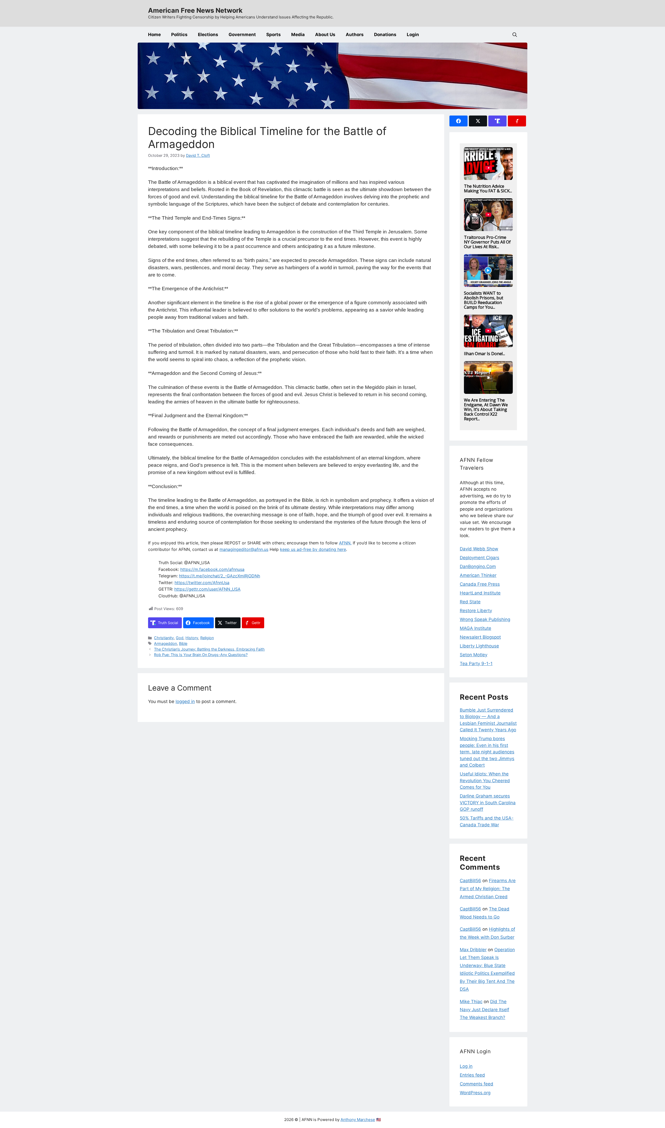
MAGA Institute (475, 628)
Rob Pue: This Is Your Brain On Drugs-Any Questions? (201, 654)
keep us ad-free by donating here (313, 549)
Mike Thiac (471, 1001)
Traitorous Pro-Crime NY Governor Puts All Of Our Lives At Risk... (487, 242)
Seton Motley (473, 654)
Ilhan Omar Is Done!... (484, 353)
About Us (325, 34)
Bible (183, 643)
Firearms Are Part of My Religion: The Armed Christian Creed (488, 888)
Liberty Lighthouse (479, 646)
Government (242, 34)
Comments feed (476, 1083)
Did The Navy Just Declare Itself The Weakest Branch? (484, 1009)
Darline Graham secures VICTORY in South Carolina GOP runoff (488, 802)
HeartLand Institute (480, 593)
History (191, 638)
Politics (179, 34)
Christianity (164, 638)
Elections (208, 34)
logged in (185, 701)
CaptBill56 (470, 880)
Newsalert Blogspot (480, 637)
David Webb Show (479, 548)
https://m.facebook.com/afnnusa (212, 569)
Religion (207, 638)
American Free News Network (195, 10)
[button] (514, 34)
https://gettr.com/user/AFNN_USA (207, 589)
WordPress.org (475, 1092)
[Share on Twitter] (478, 121)
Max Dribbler (473, 949)
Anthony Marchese (358, 1119)
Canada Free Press (480, 584)
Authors (355, 34)
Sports (273, 34)
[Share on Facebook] (458, 121)
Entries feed (472, 1075)
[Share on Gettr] (517, 121)
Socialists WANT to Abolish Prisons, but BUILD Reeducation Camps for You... (483, 300)
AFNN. (345, 542)
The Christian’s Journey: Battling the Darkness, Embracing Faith (209, 649)
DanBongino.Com (478, 566)
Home (154, 34)
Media (298, 34)
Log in (466, 1066)
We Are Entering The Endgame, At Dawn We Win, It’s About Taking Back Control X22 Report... (486, 409)
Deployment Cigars (479, 557)
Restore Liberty (476, 610)
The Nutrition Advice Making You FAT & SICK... (488, 188)
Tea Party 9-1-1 (476, 663)
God (179, 638)
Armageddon (165, 643)
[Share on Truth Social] (497, 121)
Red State (470, 601)
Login (413, 34)
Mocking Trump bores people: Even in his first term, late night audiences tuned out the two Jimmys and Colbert (487, 752)
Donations (385, 34)
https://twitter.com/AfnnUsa (202, 582)
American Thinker (478, 575)
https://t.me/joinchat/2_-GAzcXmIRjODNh (219, 575)
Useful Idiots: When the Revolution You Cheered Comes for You (485, 780)
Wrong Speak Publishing (485, 619)
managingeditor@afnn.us (244, 549)
